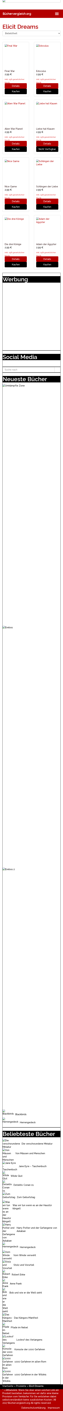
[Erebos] (31, 747)
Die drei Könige (13, 244)
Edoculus (41, 71)
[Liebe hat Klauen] (47, 113)
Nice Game (11, 186)
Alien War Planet (14, 129)
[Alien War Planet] (16, 113)
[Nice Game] (16, 171)
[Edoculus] (47, 55)
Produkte (21, 1386)
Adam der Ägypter (46, 244)
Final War (10, 71)
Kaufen (16, 91)
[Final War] (16, 55)
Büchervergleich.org (17, 13)
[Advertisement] (31, 315)
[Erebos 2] (31, 989)
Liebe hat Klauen (45, 129)
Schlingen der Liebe (47, 186)
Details (16, 86)
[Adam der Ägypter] (47, 228)
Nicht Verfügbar (47, 149)
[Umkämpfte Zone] (31, 505)
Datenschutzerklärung (33, 1407)
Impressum (54, 1407)
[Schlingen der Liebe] (47, 171)
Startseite (7, 1386)
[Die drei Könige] (16, 228)
